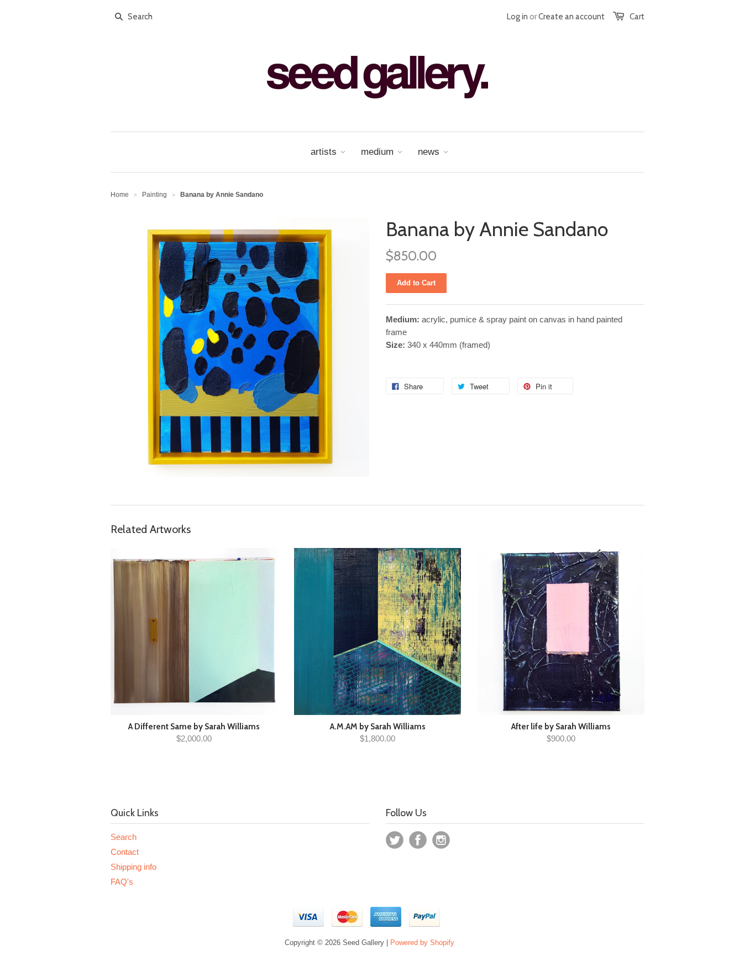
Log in (517, 17)
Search (124, 837)
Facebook (418, 840)
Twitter (394, 840)
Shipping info (133, 866)
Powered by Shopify (422, 942)
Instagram (441, 840)
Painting (154, 195)
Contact (125, 852)
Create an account (571, 17)
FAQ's (122, 881)
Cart (637, 17)
